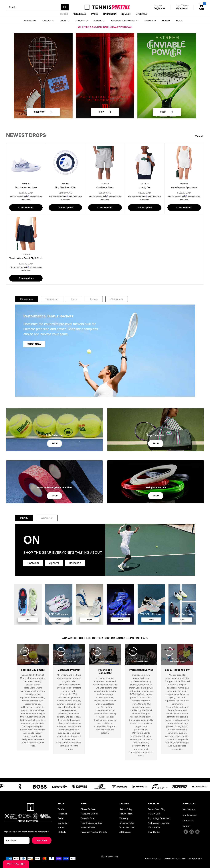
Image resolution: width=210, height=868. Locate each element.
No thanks (105, 479)
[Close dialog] (178, 384)
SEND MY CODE (105, 469)
